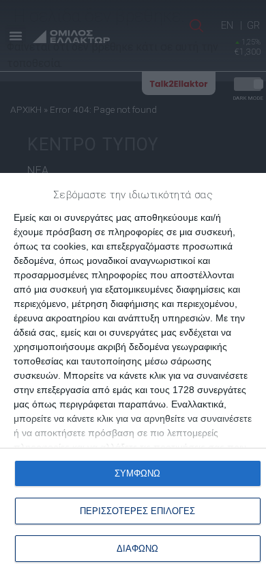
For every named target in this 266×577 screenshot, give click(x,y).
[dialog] (133, 375)
